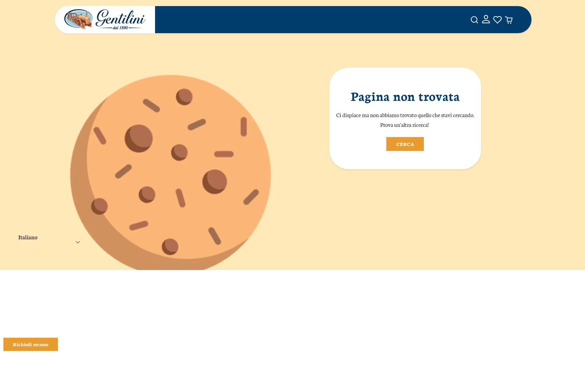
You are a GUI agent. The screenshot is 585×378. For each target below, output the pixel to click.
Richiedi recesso (30, 344)
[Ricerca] (474, 20)
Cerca (405, 143)
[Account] (486, 20)
